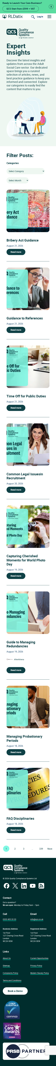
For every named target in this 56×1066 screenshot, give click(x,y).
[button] (49, 16)
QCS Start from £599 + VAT (20, 8)
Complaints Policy (10, 973)
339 (41, 848)
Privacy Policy (36, 965)
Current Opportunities (39, 958)
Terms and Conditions (12, 980)
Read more (16, 251)
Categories (13, 163)
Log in (40, 16)
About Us (7, 958)
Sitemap (6, 965)
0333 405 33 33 (9, 919)
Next (49, 848)
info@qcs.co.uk (36, 919)
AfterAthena (19, 659)
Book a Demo (15, 991)
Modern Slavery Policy (39, 973)
